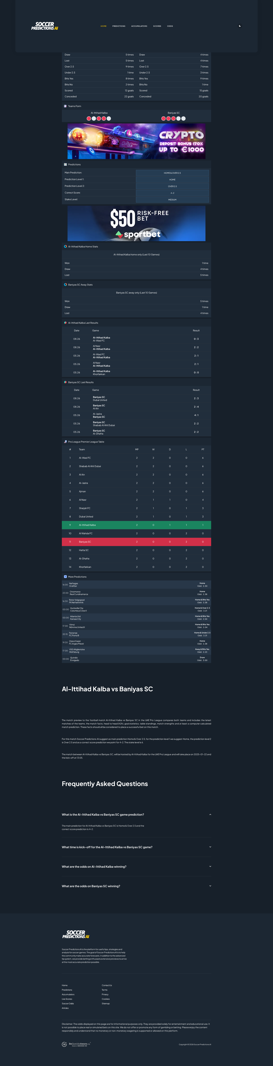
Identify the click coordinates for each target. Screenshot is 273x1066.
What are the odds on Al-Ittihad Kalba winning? (94, 866)
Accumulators (68, 994)
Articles (65, 1008)
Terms (104, 989)
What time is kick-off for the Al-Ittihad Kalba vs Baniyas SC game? (107, 847)
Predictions (67, 989)
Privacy (105, 994)
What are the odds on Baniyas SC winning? (91, 886)
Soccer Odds (68, 1003)
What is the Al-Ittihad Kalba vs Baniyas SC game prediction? (103, 814)
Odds (170, 26)
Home (65, 985)
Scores (157, 26)
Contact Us (107, 985)
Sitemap (105, 1003)
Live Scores (67, 999)
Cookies (105, 999)
